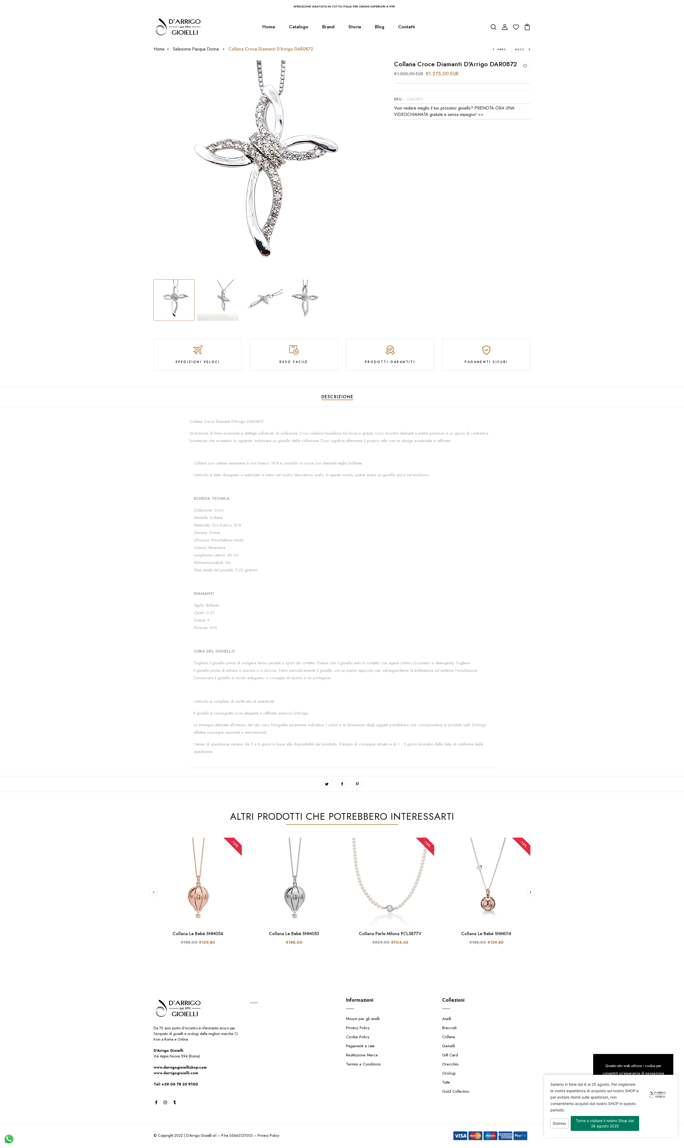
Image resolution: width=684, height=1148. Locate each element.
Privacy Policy (358, 1028)
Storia (354, 27)
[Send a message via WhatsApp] (9, 1139)
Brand (328, 27)
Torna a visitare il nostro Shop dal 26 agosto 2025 (605, 1123)
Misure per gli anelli (363, 1019)
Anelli (446, 1019)
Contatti (406, 27)
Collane (448, 1037)
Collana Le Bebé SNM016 (486, 934)
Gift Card (450, 1055)
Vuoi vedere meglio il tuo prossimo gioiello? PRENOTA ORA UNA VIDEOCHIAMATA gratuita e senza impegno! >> (454, 111)
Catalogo (298, 27)
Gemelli (448, 1046)
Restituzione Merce (362, 1055)
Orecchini (450, 1064)
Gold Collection (455, 1091)
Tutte (446, 1082)
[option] (262, 168)
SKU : (399, 99)
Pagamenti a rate (360, 1046)
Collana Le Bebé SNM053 (294, 934)
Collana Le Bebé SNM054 (198, 934)
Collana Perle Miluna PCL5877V (390, 934)
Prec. (502, 49)
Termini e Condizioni (363, 1064)
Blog (379, 27)
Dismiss (559, 1123)
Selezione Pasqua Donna (196, 49)
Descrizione (337, 397)
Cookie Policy (358, 1037)
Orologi (449, 1073)
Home (268, 27)
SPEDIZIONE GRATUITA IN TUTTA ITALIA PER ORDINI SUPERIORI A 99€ (344, 6)
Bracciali (449, 1028)
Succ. (520, 49)
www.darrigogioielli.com (176, 1073)
